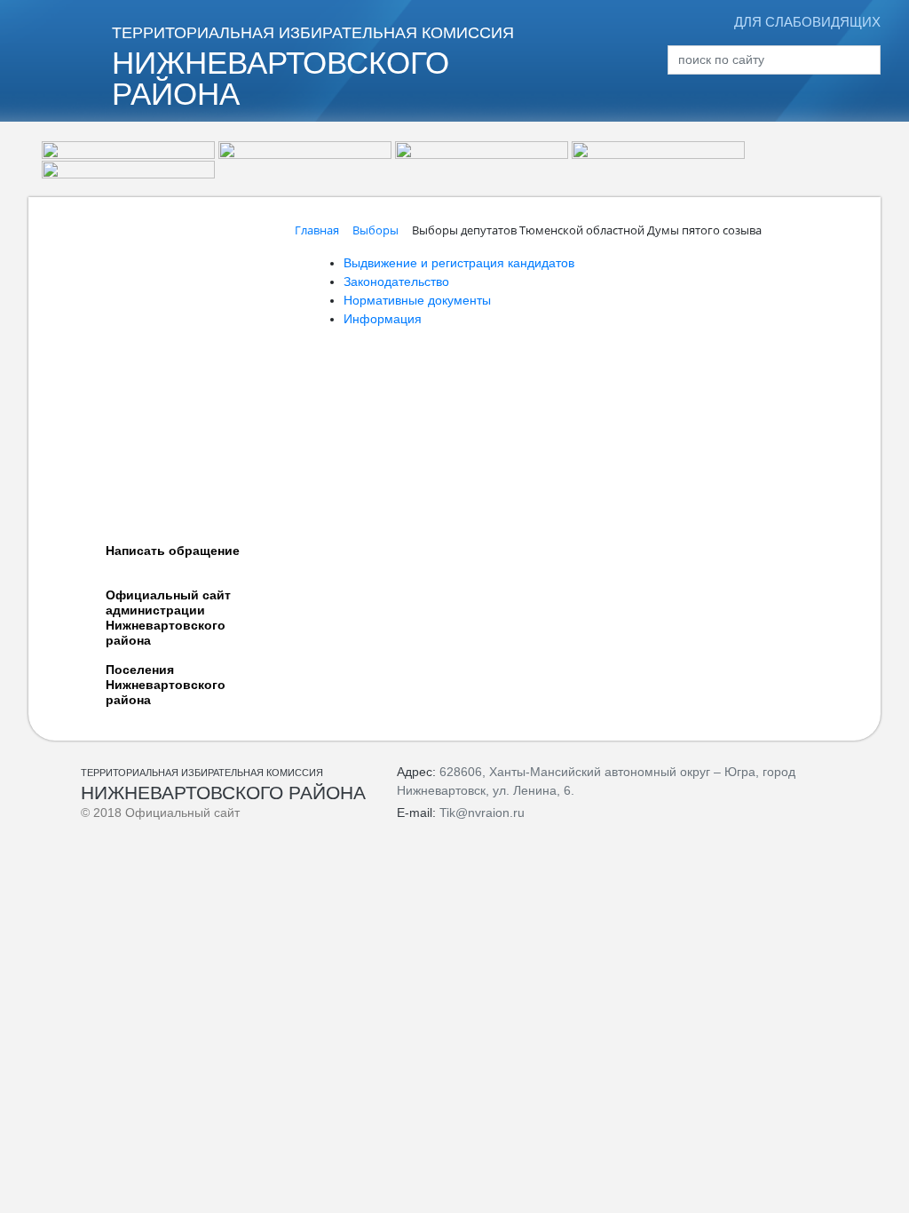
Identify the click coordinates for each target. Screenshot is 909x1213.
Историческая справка (125, 237)
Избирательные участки (129, 290)
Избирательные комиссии (135, 264)
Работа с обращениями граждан (155, 432)
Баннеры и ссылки (114, 459)
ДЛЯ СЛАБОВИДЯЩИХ (807, 21)
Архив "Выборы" (107, 317)
